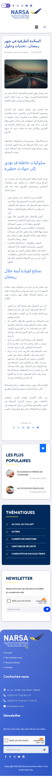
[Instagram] (22, 5)
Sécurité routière (20, 52)
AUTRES (16, 531)
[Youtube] (26, 5)
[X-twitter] (18, 5)
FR (4, 6)
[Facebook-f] (13, 5)
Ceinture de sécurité (24, 546)
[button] (36, 27)
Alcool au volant (23, 524)
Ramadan (8, 52)
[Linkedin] (31, 5)
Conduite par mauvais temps (28, 553)
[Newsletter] (47, 609)
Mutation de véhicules (30, 488)
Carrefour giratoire (24, 539)
